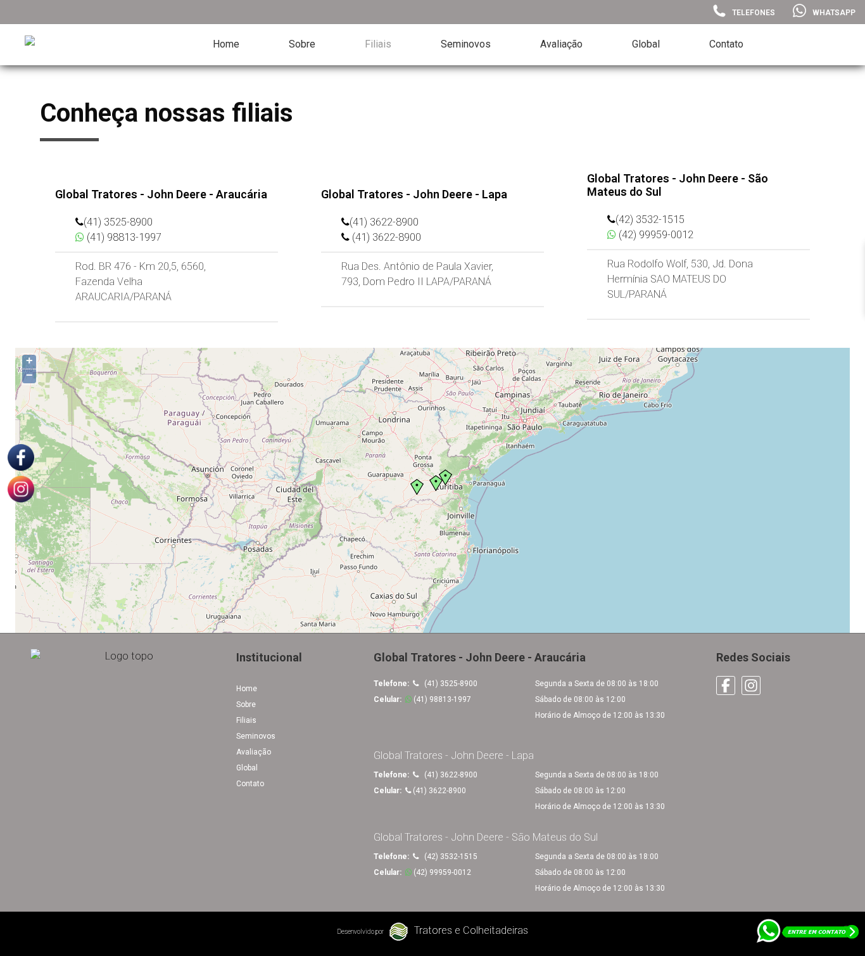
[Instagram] (753, 685)
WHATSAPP (834, 12)
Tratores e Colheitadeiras (471, 930)
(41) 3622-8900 (384, 222)
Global (646, 44)
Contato (726, 44)
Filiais (378, 44)
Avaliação (561, 44)
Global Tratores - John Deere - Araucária (161, 194)
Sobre (302, 44)
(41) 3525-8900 (118, 222)
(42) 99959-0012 (654, 235)
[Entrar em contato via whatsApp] (808, 937)
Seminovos (466, 44)
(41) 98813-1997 (122, 237)
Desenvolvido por (360, 931)
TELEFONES (753, 12)
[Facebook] (727, 685)
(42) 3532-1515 (650, 220)
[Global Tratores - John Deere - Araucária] (63, 45)
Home (226, 44)
